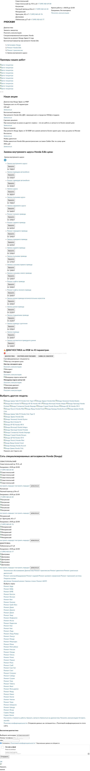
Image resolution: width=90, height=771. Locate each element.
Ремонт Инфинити (10, 618)
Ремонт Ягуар (9, 710)
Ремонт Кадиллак (10, 623)
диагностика (10, 356)
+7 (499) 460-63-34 (41, 9)
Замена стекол (30, 581)
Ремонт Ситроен (10, 673)
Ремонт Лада (8, 631)
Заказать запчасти (33, 718)
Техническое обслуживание (14, 570)
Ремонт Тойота (9, 684)
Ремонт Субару (9, 676)
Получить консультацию (60, 13)
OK (1, 762)
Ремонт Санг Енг (10, 668)
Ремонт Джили (9, 610)
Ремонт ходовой (32, 576)
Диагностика (29, 570)
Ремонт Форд (9, 691)
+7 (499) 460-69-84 (44, 4)
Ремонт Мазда (9, 639)
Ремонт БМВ (8, 591)
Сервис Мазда (9, 712)
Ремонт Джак (9, 607)
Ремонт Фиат (8, 686)
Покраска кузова (10, 578)
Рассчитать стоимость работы (15, 718)
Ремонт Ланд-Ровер (11, 634)
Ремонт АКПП (41, 581)
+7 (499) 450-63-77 (37, 19)
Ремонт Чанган (9, 699)
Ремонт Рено (8, 663)
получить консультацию (26, 356)
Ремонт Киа (8, 628)
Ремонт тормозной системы (71, 576)
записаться (35, 486)
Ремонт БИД (8, 589)
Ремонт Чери (8, 702)
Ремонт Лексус (9, 636)
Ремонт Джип (9, 613)
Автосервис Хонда (14, 45)
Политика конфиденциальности (15, 723)
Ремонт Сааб (8, 665)
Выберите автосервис (8, 735)
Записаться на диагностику (50, 718)
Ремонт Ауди (8, 586)
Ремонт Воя (8, 599)
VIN (1, 740)
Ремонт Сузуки (9, 678)
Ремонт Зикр (8, 615)
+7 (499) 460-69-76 (36, 14)
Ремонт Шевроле (10, 705)
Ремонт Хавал (9, 694)
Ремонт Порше (9, 660)
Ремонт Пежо (9, 657)
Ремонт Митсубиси (11, 647)
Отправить (5, 757)
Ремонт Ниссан (9, 649)
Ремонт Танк (8, 681)
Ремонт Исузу (9, 620)
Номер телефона (6, 738)
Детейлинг (8, 581)
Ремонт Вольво (9, 597)
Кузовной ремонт (18, 581)
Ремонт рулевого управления (49, 576)
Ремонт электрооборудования (15, 576)
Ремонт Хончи (9, 697)
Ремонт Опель (9, 655)
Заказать (11, 166)
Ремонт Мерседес (10, 642)
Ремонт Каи (8, 626)
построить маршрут (7, 486)
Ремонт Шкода (9, 707)
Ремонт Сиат (8, 670)
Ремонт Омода (9, 652)
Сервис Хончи (9, 715)
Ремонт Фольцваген (11, 689)
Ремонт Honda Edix (14, 48)
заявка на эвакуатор (45, 356)
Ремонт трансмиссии (15, 50)
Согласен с (18, 743)
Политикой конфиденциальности (23, 743)
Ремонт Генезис (9, 602)
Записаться (8, 110)
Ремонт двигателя (57, 570)
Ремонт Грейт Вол (10, 605)
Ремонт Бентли (9, 594)
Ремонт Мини (9, 644)
